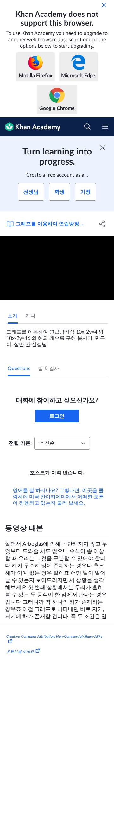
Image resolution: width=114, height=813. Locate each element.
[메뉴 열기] (105, 127)
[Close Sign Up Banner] (102, 148)
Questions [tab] (19, 368)
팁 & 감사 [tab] (48, 368)
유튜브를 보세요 (20, 651)
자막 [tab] (30, 315)
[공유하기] (102, 224)
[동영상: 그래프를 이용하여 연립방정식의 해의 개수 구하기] (57, 268)
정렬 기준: (20, 443)
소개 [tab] (13, 315)
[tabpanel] (57, 336)
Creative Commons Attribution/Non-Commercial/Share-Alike (54, 636)
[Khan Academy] (30, 127)
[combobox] (62, 443)
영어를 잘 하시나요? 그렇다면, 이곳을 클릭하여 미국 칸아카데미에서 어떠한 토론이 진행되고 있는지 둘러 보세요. (58, 497)
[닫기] (104, 5)
